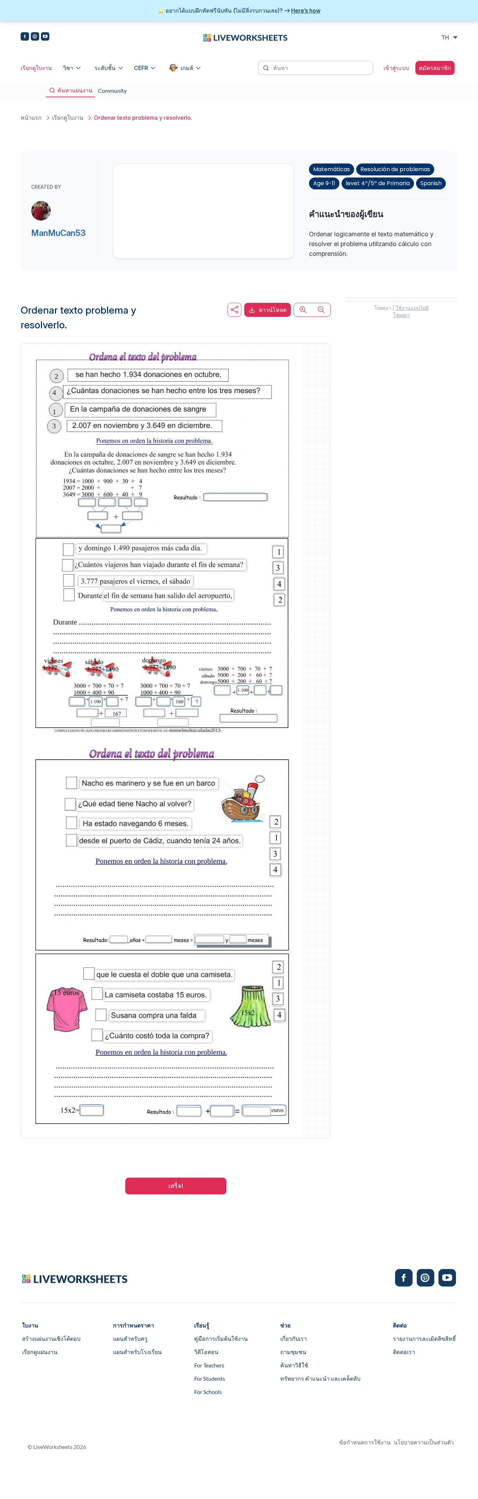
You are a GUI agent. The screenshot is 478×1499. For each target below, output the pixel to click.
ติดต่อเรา (404, 1351)
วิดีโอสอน (206, 1351)
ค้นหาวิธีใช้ (294, 1365)
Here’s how (306, 10)
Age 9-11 (324, 183)
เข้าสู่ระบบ (396, 67)
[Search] (266, 67)
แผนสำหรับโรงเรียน (137, 1351)
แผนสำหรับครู (130, 1338)
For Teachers (209, 1365)
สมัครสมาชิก (435, 67)
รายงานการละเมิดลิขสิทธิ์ (424, 1338)
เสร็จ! (175, 1186)
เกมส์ (187, 67)
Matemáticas (331, 169)
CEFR (141, 67)
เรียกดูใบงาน (36, 67)
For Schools (208, 1391)
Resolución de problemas (395, 169)
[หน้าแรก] (245, 37)
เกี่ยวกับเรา (293, 1338)
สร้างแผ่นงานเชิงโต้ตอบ (51, 1338)
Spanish (431, 183)
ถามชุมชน (293, 1351)
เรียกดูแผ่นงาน (39, 1351)
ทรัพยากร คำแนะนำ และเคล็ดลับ (320, 1378)
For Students (209, 1378)
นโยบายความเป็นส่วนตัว (424, 1442)
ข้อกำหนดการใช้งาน (365, 1442)
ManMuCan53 (58, 233)
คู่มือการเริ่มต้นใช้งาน (221, 1338)
